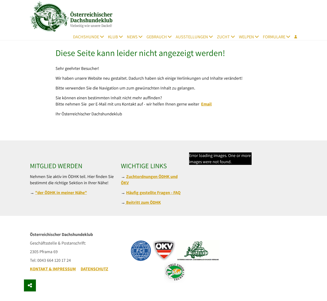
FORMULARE (274, 36)
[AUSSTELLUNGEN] (212, 36)
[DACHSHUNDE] (103, 36)
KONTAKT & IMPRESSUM (53, 269)
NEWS (132, 36)
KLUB (113, 36)
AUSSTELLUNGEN (192, 36)
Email (206, 104)
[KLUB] (122, 36)
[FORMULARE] (289, 36)
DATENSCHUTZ (94, 269)
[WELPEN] (258, 36)
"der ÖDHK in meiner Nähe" (61, 192)
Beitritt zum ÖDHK (143, 202)
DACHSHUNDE (86, 36)
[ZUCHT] (234, 36)
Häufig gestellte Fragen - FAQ (153, 192)
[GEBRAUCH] (171, 36)
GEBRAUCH (157, 36)
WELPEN (246, 36)
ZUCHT (223, 36)
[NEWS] (142, 36)
